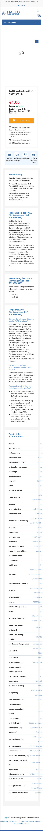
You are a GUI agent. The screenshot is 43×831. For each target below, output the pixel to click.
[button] (36, 41)
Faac (40, 443)
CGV (27, 823)
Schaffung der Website (8, 821)
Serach (38, 11)
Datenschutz (19, 823)
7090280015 (37, 602)
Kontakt (38, 821)
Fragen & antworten (26, 821)
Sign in (22, 5)
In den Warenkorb (23, 121)
